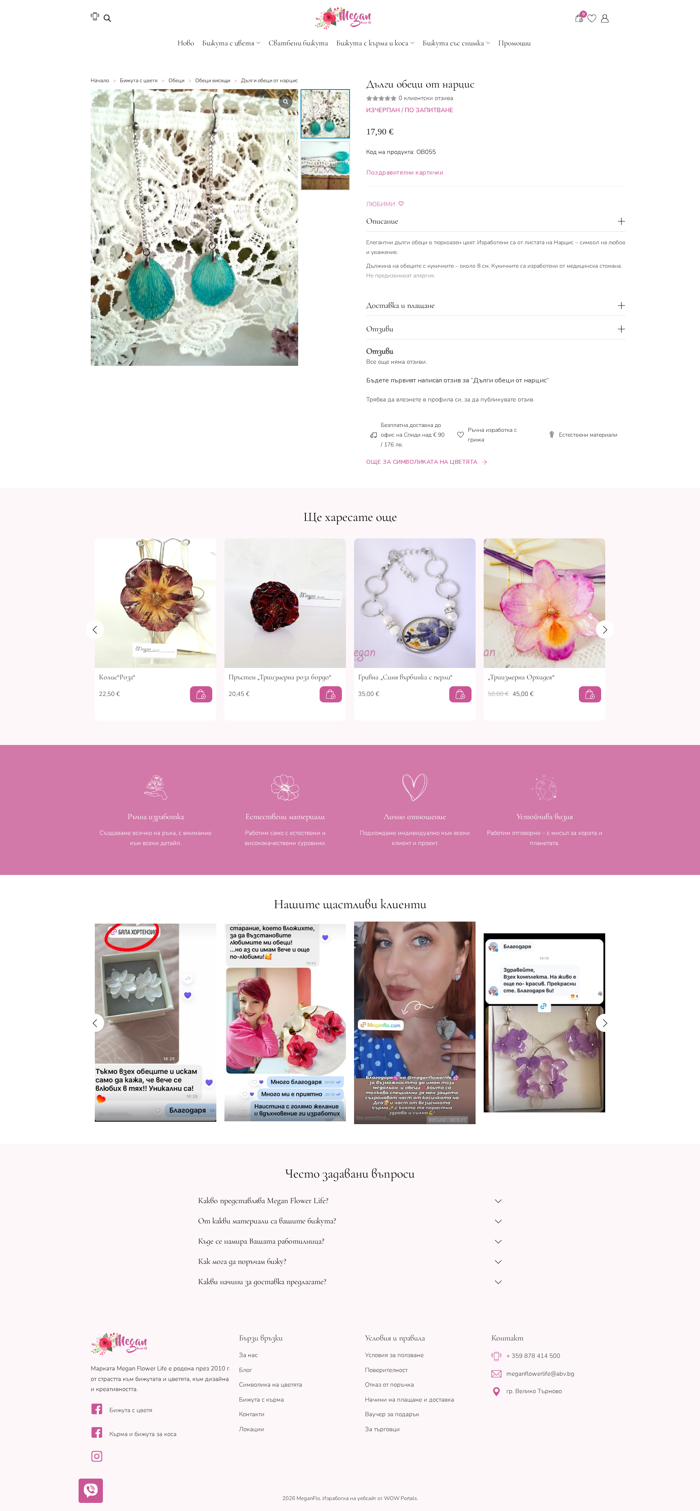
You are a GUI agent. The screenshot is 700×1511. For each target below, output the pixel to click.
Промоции (514, 42)
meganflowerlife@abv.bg (540, 1374)
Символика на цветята (270, 1385)
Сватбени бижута (298, 42)
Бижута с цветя (228, 42)
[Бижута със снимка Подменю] (488, 43)
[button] (495, 221)
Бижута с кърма (261, 1400)
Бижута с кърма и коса (372, 42)
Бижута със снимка (453, 42)
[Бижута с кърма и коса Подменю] (412, 43)
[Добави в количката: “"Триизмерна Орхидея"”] (590, 694)
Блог (245, 1370)
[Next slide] (605, 629)
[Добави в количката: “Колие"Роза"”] (201, 694)
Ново (185, 42)
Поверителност (386, 1370)
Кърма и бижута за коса (143, 1434)
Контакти (252, 1414)
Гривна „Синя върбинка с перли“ (405, 676)
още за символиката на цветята (422, 462)
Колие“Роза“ (117, 676)
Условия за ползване (394, 1355)
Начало (100, 80)
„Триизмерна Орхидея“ (521, 676)
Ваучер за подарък (392, 1414)
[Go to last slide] (95, 629)
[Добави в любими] (401, 204)
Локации (251, 1429)
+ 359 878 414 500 (533, 1356)
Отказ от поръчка (389, 1385)
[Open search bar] (107, 18)
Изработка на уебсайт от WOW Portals (369, 1498)
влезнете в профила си (428, 399)
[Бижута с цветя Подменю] (258, 43)
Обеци (176, 80)
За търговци (382, 1429)
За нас (248, 1355)
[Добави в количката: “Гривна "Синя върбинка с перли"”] (460, 694)
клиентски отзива (426, 98)
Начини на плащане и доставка (409, 1400)
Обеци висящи (212, 80)
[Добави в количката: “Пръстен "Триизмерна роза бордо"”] (331, 694)
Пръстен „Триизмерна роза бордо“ (279, 676)
